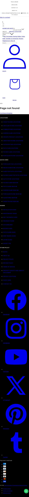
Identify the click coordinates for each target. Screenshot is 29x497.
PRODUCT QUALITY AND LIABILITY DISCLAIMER (13, 272)
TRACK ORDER (14, 1)
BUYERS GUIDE (7, 228)
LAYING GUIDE (7, 240)
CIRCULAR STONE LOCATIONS (12, 126)
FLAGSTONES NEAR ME (10, 198)
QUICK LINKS (7, 280)
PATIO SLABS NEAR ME (10, 186)
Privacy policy (7, 488)
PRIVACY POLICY (8, 259)
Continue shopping (6, 113)
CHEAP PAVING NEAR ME (11, 201)
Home (14, 100)
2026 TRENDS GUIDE (9, 236)
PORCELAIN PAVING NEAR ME (12, 194)
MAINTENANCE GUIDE (10, 213)
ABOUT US (14, 10)
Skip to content (5, 17)
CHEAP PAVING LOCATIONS (11, 122)
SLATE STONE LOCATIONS (11, 179)
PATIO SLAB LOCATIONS (10, 148)
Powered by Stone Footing (20, 485)
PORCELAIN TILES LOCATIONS (12, 164)
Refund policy (7, 493)
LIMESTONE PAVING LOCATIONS (13, 141)
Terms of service (7, 491)
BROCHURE (14, 4)
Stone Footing (8, 485)
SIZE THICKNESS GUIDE (10, 217)
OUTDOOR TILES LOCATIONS (12, 144)
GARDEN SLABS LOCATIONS (11, 133)
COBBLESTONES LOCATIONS (12, 129)
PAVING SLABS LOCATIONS (11, 152)
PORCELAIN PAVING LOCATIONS (13, 156)
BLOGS (5, 252)
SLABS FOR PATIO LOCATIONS (12, 171)
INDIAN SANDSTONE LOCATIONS (13, 168)
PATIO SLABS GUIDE (9, 232)
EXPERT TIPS (7, 243)
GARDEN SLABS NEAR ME (11, 190)
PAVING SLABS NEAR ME (10, 183)
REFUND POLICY (8, 263)
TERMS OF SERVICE (9, 267)
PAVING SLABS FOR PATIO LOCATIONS (15, 175)
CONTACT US (14, 7)
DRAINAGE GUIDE (8, 221)
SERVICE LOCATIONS (9, 276)
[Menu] (3, 24)
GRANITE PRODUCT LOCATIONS (13, 137)
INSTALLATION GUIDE (9, 210)
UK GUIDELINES (8, 225)
